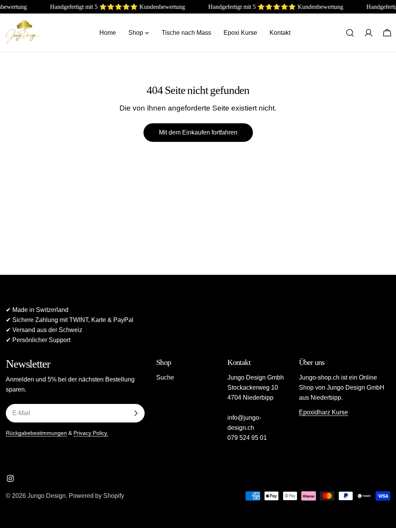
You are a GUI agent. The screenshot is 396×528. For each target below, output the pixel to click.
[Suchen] (350, 33)
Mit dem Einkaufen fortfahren (198, 132)
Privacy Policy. (90, 433)
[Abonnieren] (136, 413)
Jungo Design (46, 495)
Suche (165, 377)
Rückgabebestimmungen (36, 433)
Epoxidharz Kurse (323, 412)
